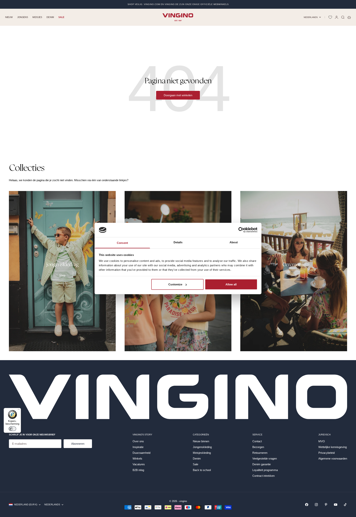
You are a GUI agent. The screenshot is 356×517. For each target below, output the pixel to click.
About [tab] (234, 242)
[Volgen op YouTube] (335, 504)
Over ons (138, 441)
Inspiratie (138, 447)
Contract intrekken (263, 475)
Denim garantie (261, 464)
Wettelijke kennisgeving (332, 447)
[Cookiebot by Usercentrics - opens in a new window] (241, 230)
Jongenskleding (202, 447)
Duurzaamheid (141, 452)
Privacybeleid (326, 452)
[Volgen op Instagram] (316, 504)
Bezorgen (258, 447)
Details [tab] (178, 242)
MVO (321, 441)
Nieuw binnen (201, 441)
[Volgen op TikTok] (345, 504)
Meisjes (37, 17)
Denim (50, 17)
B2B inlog (138, 470)
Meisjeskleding (202, 452)
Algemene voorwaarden (332, 458)
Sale (61, 17)
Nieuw (9, 17)
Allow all (231, 284)
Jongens (22, 17)
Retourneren (259, 452)
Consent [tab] (122, 242)
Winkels (137, 458)
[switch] (12, 429)
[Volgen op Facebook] (307, 504)
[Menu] (19, 410)
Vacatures (139, 464)
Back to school (202, 470)
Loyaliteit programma (265, 470)
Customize (175, 284)
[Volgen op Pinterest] (326, 504)
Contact (257, 441)
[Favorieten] (330, 17)
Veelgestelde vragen (264, 458)
